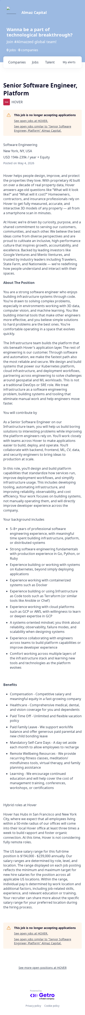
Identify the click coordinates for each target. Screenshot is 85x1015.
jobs (35, 62)
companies (17, 62)
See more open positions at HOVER (43, 968)
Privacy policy (33, 1006)
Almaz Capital (34, 12)
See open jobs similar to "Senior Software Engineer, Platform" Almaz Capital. (42, 128)
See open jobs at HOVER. (31, 121)
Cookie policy (51, 1006)
